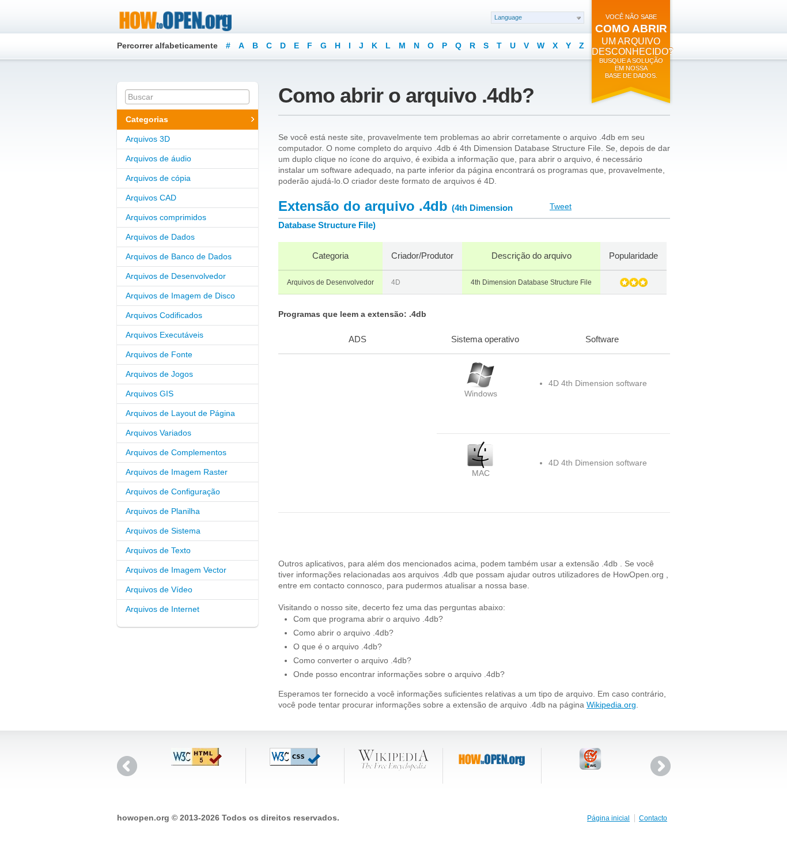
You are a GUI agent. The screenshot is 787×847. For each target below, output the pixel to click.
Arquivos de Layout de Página (180, 413)
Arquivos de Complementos (176, 452)
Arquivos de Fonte (159, 354)
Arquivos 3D (148, 138)
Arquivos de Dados (160, 236)
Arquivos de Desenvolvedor (176, 276)
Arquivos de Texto (158, 550)
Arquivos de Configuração (173, 491)
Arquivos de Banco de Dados (179, 256)
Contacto (653, 818)
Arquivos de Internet (162, 609)
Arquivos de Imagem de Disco (180, 295)
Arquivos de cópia (158, 178)
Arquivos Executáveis (164, 334)
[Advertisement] (350, 433)
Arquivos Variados (158, 432)
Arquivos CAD (151, 197)
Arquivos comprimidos (166, 217)
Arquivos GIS (149, 393)
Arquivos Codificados (164, 315)
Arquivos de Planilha (163, 511)
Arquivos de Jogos (159, 374)
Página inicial (608, 818)
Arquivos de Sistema (163, 530)
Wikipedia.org (611, 704)
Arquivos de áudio (158, 158)
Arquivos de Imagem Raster (177, 472)
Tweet (561, 206)
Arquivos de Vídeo (159, 589)
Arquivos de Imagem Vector (176, 569)
